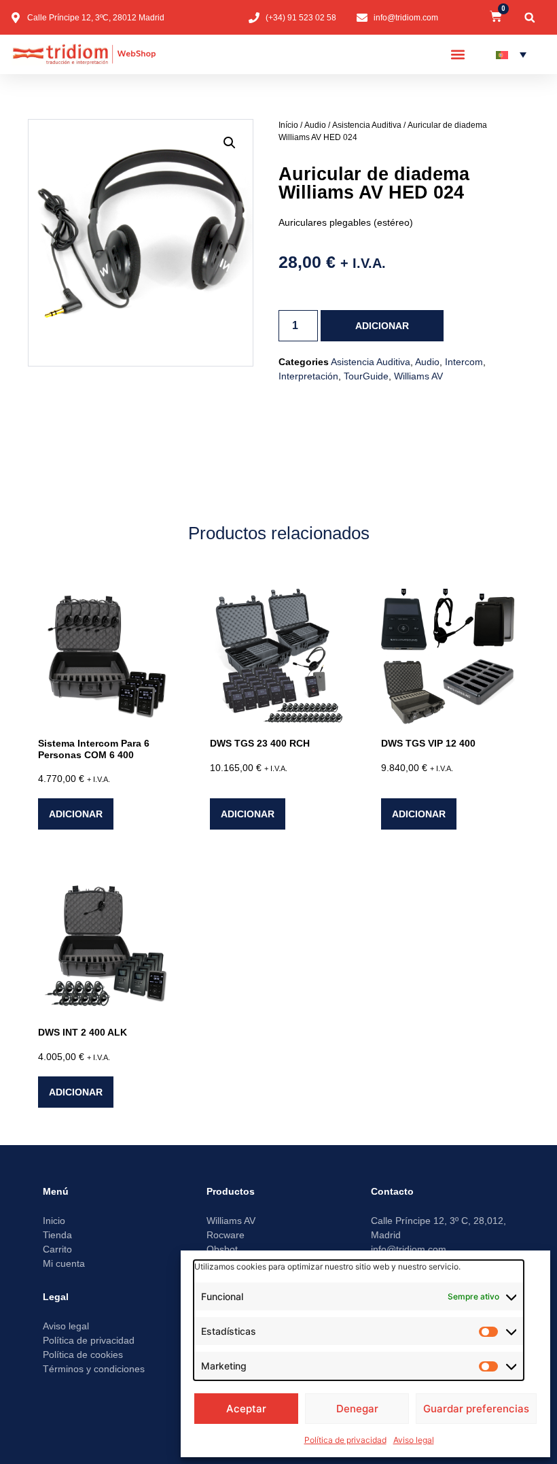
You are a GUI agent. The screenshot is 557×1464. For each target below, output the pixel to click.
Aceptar (246, 1408)
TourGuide (366, 376)
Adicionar (382, 325)
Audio (315, 125)
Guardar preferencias (476, 1408)
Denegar (357, 1408)
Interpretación (308, 376)
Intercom (464, 361)
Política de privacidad (345, 1440)
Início (288, 125)
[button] (529, 17)
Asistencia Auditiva (366, 125)
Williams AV (418, 376)
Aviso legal (413, 1440)
